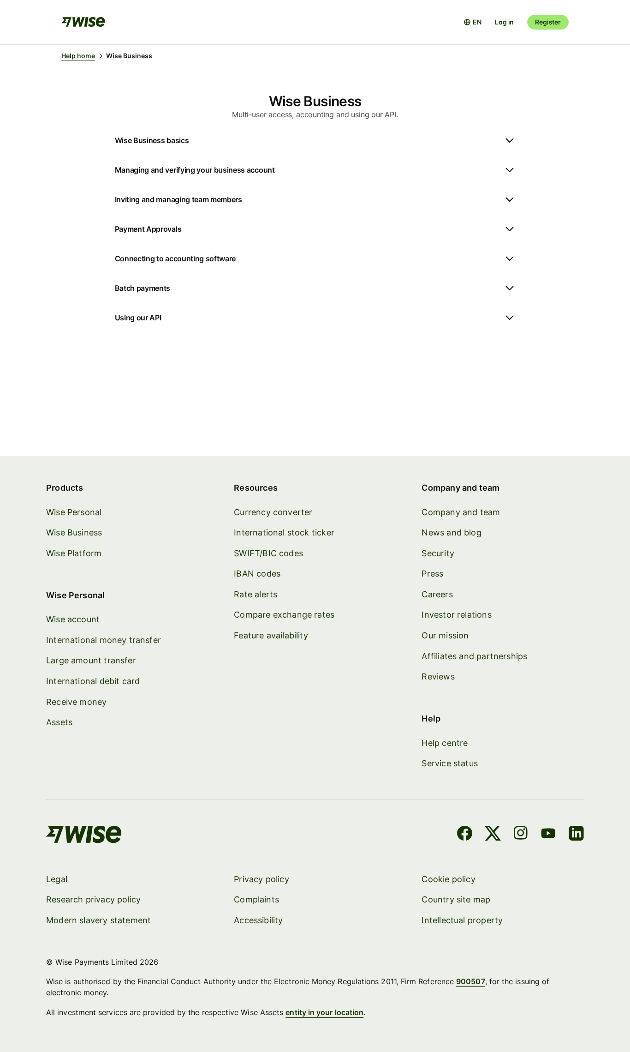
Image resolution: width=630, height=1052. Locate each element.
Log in (504, 22)
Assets (59, 722)
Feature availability (271, 635)
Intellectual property (462, 920)
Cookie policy (448, 879)
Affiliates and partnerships (474, 656)
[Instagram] (521, 834)
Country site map (456, 899)
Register (548, 22)
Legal (56, 879)
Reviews (438, 676)
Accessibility (258, 920)
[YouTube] (548, 834)
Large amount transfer (91, 660)
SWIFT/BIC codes (268, 553)
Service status (450, 763)
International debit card (93, 681)
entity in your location (324, 1012)
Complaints (256, 899)
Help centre (445, 743)
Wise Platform (73, 553)
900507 (470, 981)
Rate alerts (255, 594)
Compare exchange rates (284, 614)
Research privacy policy (93, 899)
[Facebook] (464, 834)
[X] (493, 834)
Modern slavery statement (98, 920)
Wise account (73, 619)
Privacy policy (261, 879)
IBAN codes (257, 573)
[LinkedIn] (576, 834)
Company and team (461, 512)
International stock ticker (284, 532)
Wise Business (74, 532)
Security (438, 553)
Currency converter (273, 512)
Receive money (76, 702)
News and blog (451, 532)
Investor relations (456, 614)
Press (432, 573)
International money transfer (103, 640)
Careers (437, 594)
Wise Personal (73, 512)
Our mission (445, 635)
